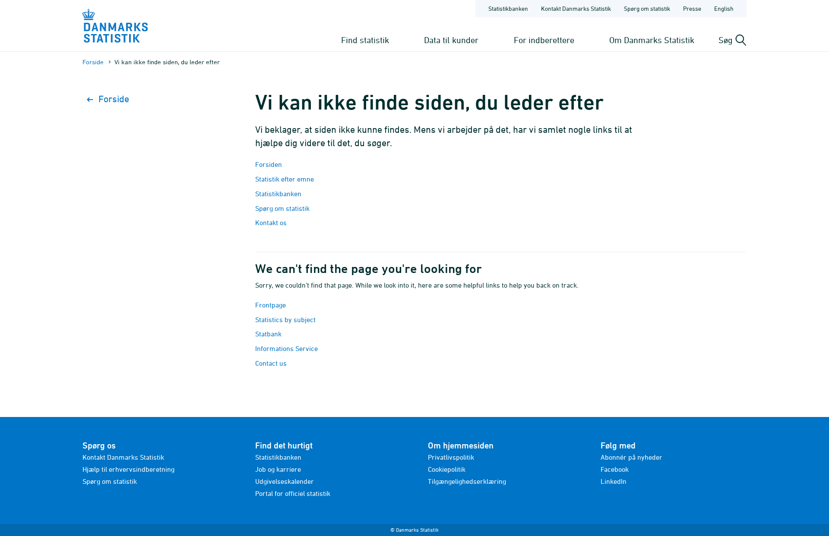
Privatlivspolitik (451, 457)
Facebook (615, 469)
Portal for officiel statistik (292, 493)
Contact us (271, 363)
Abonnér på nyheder (631, 457)
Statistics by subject (285, 319)
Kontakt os (271, 222)
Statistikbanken (508, 8)
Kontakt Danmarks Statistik (576, 8)
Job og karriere (278, 469)
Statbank (268, 334)
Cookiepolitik (446, 469)
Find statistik (365, 40)
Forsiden (268, 164)
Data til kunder (451, 40)
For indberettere (544, 40)
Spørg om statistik (647, 8)
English (724, 8)
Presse (692, 8)
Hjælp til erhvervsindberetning (128, 469)
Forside (93, 62)
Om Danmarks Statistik (651, 40)
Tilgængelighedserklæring (467, 481)
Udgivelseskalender (284, 481)
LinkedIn (613, 481)
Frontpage (270, 305)
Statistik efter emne (284, 179)
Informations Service (286, 348)
